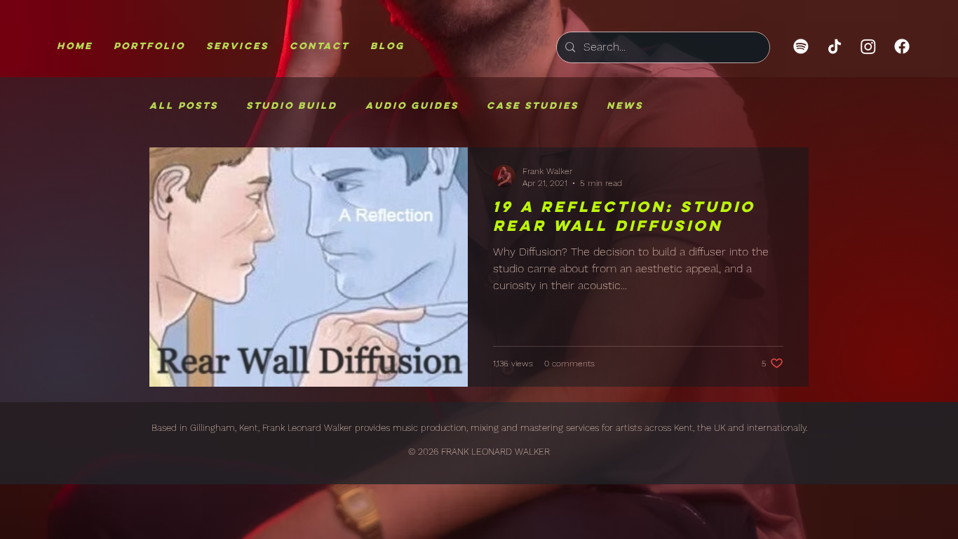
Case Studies (533, 105)
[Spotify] (801, 46)
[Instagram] (868, 46)
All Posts (183, 105)
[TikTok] (834, 46)
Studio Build (291, 105)
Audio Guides (412, 105)
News (625, 105)
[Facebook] (902, 46)
